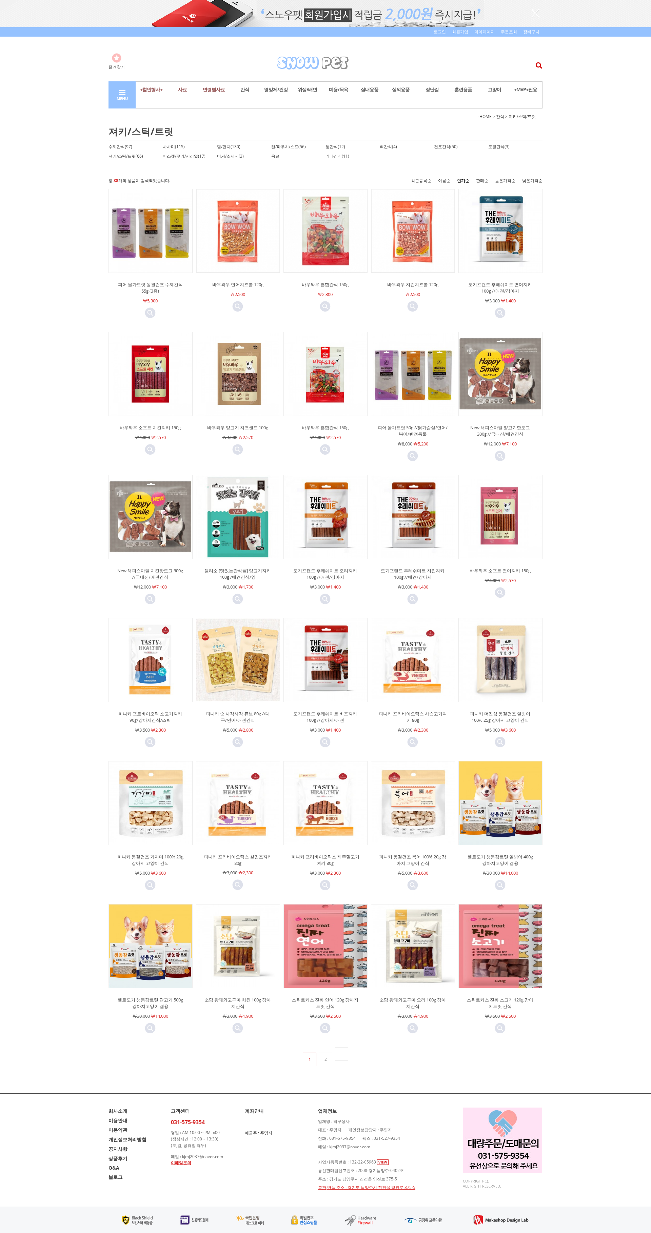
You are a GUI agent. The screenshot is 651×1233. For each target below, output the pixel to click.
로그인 (440, 32)
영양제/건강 (276, 89)
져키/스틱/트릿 (522, 116)
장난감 (432, 89)
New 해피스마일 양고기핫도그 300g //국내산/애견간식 (500, 430)
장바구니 (531, 32)
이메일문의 (181, 1163)
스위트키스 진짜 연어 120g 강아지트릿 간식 (325, 1003)
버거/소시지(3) (230, 156)
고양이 (494, 89)
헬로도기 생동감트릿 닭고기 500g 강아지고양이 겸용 (150, 1003)
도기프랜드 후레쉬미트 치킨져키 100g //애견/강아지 (413, 574)
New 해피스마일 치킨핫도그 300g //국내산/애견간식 (150, 574)
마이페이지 (484, 32)
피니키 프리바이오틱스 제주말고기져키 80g (325, 860)
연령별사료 (214, 89)
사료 (182, 89)
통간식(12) (335, 147)
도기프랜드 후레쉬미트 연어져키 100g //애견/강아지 (500, 287)
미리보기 (150, 312)
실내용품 (369, 89)
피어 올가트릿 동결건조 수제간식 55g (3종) (150, 287)
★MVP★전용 (525, 89)
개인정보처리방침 (127, 1139)
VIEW (382, 1162)
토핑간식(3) (499, 147)
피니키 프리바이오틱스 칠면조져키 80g (238, 860)
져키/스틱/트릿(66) (125, 156)
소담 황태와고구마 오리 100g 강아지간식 (412, 1003)
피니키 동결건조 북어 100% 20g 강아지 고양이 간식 (412, 860)
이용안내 (117, 1120)
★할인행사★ (151, 89)
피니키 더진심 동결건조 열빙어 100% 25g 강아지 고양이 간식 (500, 717)
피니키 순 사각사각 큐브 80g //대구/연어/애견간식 (238, 717)
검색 (536, 65)
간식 (244, 89)
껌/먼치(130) (228, 147)
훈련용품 (463, 89)
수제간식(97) (120, 147)
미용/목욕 (338, 89)
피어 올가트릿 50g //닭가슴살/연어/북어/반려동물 (413, 430)
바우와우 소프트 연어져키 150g (500, 571)
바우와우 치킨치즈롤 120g (412, 284)
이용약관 (117, 1130)
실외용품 (401, 89)
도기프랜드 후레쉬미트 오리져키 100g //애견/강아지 (325, 574)
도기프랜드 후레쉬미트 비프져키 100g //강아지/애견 (325, 717)
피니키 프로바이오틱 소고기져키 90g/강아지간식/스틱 (150, 717)
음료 (275, 156)
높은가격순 (505, 180)
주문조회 (509, 32)
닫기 (536, 13)
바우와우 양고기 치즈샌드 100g (237, 427)
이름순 (444, 180)
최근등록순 (421, 180)
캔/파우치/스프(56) (288, 147)
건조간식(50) (446, 147)
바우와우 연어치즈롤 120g (237, 284)
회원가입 (460, 32)
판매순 (482, 180)
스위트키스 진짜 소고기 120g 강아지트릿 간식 (500, 1003)
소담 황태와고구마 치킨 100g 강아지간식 (237, 1003)
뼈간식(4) (388, 147)
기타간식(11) (337, 156)
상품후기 (117, 1158)
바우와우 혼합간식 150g (325, 284)
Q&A (113, 1168)
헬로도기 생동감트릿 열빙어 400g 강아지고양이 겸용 (500, 860)
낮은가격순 (532, 180)
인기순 (463, 180)
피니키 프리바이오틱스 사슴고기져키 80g (413, 717)
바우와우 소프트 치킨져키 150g (150, 427)
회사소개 (117, 1111)
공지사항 (117, 1149)
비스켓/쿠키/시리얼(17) (184, 156)
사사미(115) (174, 147)
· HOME (484, 116)
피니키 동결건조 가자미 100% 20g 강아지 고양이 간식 (150, 860)
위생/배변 (307, 89)
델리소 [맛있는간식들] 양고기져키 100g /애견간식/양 (237, 574)
